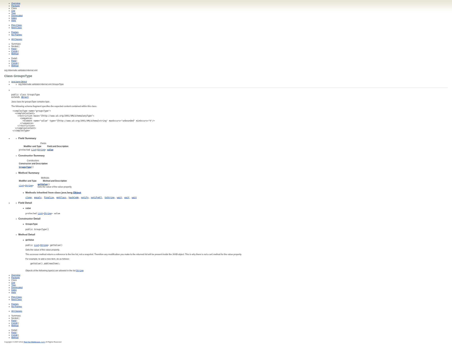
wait (119, 197)
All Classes (16, 39)
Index (14, 18)
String (41, 150)
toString (109, 197)
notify (84, 197)
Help (13, 20)
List (33, 150)
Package (15, 6)
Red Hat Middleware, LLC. (34, 342)
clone (28, 197)
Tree (13, 13)
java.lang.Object (19, 82)
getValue (42, 184)
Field (13, 49)
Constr (14, 51)
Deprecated (17, 15)
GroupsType (25, 167)
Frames (15, 32)
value (50, 150)
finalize (49, 197)
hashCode (74, 197)
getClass (61, 197)
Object (25, 97)
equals (37, 197)
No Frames (16, 34)
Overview (15, 3)
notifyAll (96, 197)
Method (15, 54)
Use (13, 11)
